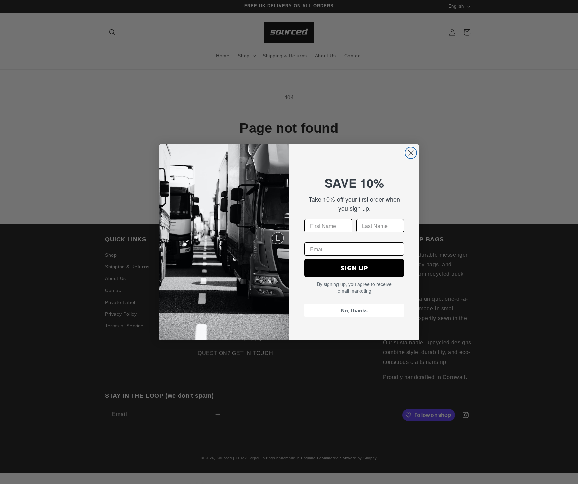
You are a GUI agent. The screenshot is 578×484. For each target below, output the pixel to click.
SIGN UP (354, 268)
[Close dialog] (411, 153)
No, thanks (354, 310)
